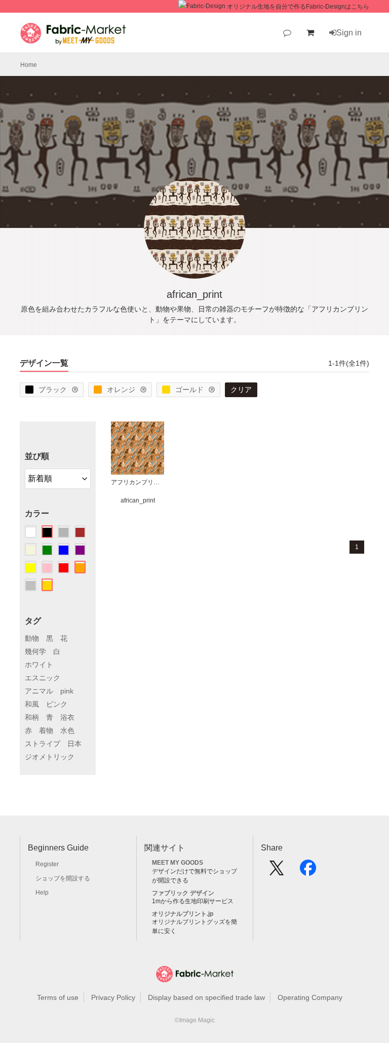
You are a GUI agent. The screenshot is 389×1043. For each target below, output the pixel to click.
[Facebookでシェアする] (308, 871)
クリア (241, 389)
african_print (138, 500)
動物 (32, 638)
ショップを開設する (62, 878)
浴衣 (67, 717)
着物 (46, 730)
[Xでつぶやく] (276, 871)
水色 (67, 730)
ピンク (56, 704)
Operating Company (310, 997)
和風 (32, 704)
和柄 (32, 717)
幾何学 (35, 651)
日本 (74, 744)
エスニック (42, 678)
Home (28, 64)
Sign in (349, 32)
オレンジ (121, 389)
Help (42, 892)
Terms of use (58, 997)
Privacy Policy (113, 997)
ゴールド (189, 389)
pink (66, 691)
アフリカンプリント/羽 (137, 482)
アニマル (39, 691)
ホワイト (39, 665)
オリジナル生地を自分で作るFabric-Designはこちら (298, 6)
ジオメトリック (49, 757)
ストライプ (42, 744)
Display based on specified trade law (206, 997)
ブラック (52, 389)
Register (47, 864)
